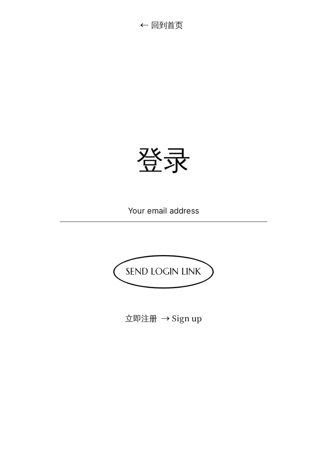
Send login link (163, 271)
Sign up (187, 318)
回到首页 (167, 25)
